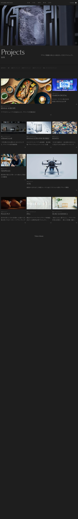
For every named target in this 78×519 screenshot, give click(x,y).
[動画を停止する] (76, 43)
